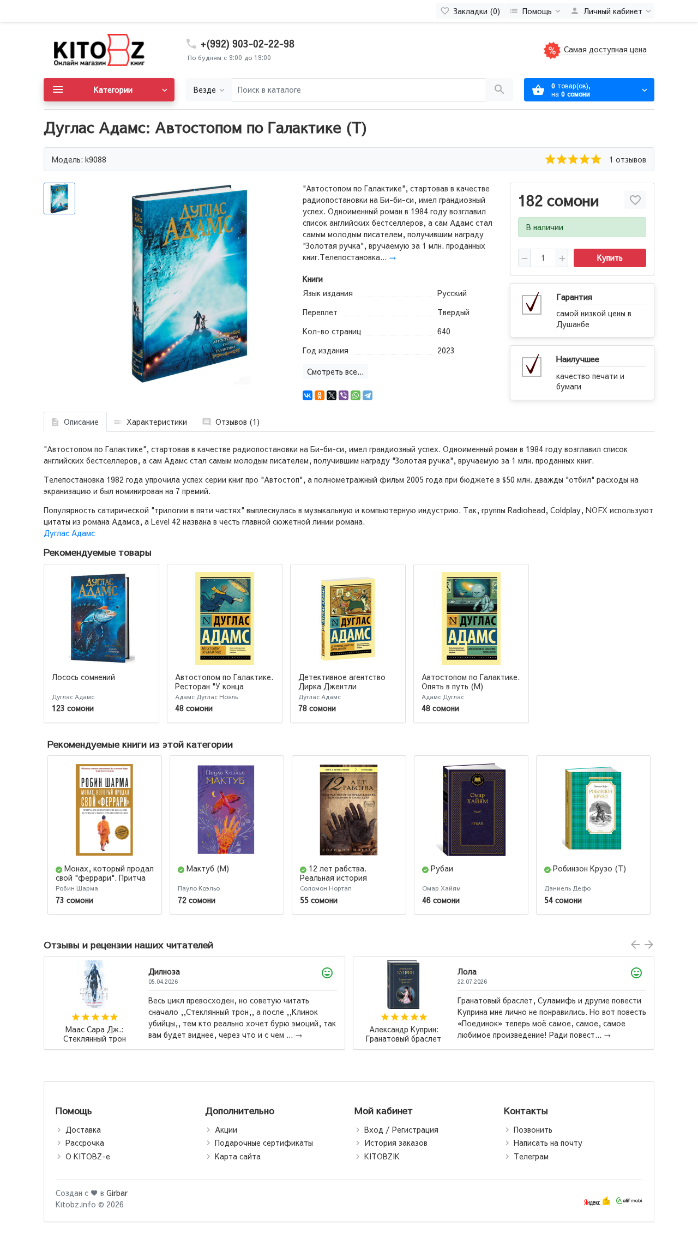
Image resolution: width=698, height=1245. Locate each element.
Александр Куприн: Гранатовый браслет (94, 1034)
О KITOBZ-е (87, 1156)
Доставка (83, 1129)
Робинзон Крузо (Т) (589, 868)
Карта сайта (238, 1156)
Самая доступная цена (604, 49)
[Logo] (98, 49)
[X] (331, 395)
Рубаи (442, 868)
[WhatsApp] (355, 395)
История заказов (396, 1142)
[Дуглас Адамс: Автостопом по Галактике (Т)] (189, 283)
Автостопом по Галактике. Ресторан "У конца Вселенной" (224, 686)
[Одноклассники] (319, 395)
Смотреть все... (335, 371)
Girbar (117, 1192)
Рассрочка (84, 1142)
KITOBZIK (382, 1156)
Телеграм (531, 1156)
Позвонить (533, 1129)
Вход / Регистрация (401, 1129)
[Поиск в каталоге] (499, 89)
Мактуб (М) (207, 868)
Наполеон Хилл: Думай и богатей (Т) (403, 1034)
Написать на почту (548, 1142)
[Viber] (343, 395)
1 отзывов (627, 159)
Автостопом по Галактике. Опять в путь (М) (471, 681)
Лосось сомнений (83, 676)
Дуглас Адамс (69, 532)
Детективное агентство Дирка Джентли (342, 681)
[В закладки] (635, 200)
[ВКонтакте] (307, 395)
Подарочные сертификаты (264, 1142)
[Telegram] (367, 395)
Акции (226, 1129)
